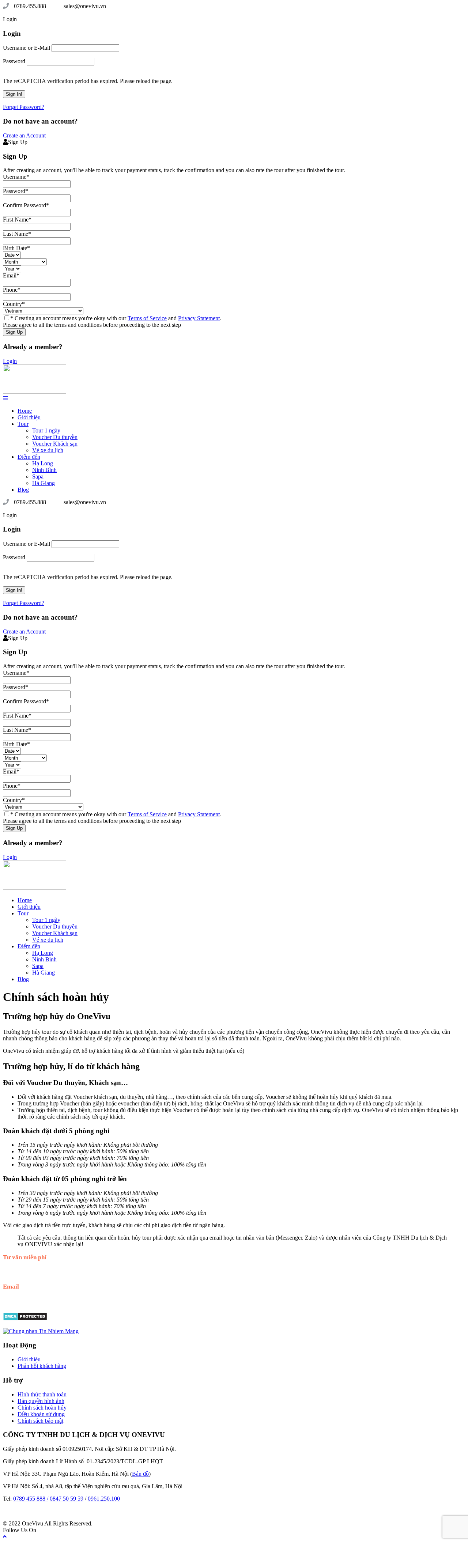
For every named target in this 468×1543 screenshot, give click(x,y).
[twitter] (47, 13)
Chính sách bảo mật (40, 1421)
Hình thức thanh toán (42, 1394)
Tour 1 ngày (46, 430)
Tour (23, 424)
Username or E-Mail (26, 48)
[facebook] (12, 13)
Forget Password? (23, 107)
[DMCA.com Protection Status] (25, 1319)
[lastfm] (29, 13)
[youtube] (53, 13)
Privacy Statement (199, 318)
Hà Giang (43, 483)
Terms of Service (147, 318)
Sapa (38, 476)
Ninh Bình (44, 470)
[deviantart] (6, 13)
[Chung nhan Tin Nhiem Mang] (41, 1331)
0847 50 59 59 (66, 1498)
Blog (23, 490)
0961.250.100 (104, 1498)
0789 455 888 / (30, 1498)
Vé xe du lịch (47, 450)
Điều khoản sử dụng (41, 1414)
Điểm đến (29, 457)
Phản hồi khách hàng (42, 1366)
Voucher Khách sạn (55, 443)
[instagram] (58, 13)
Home (25, 411)
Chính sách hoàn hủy (42, 1407)
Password (14, 61)
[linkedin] (35, 13)
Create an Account (24, 135)
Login (10, 361)
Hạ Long (42, 463)
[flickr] (17, 13)
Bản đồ (140, 1474)
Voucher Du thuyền (55, 437)
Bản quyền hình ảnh (41, 1401)
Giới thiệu (29, 417)
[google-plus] (23, 13)
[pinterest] (41, 13)
